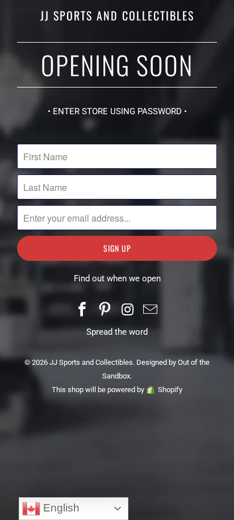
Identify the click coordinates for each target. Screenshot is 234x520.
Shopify (170, 389)
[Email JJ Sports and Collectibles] (150, 310)
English (60, 508)
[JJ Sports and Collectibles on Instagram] (127, 310)
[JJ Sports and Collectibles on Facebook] (83, 310)
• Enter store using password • (117, 111)
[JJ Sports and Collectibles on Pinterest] (105, 310)
